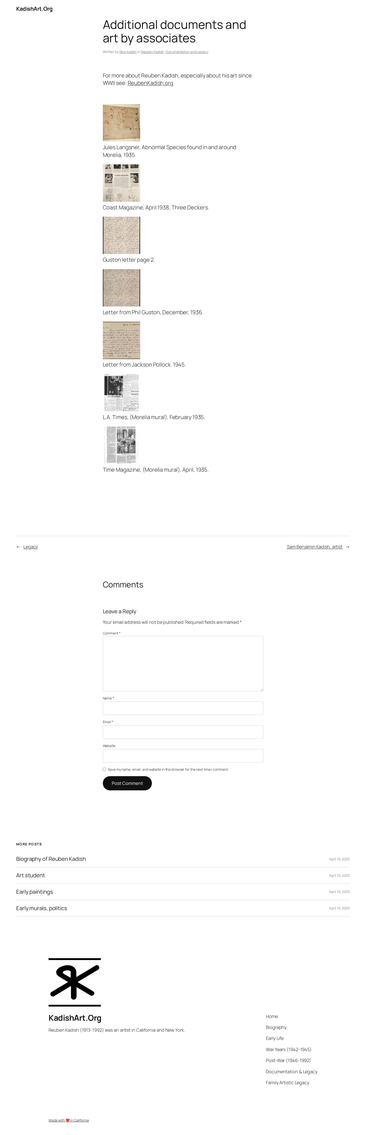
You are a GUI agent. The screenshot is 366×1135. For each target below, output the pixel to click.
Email (108, 721)
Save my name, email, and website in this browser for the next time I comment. (168, 769)
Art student (30, 875)
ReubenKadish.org (150, 83)
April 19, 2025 (339, 859)
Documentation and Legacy (187, 51)
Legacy (30, 547)
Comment (112, 633)
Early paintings (34, 892)
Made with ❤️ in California (69, 1120)
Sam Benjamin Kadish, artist (315, 547)
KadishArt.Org (34, 8)
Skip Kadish (128, 51)
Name (108, 698)
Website (109, 745)
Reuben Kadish (152, 51)
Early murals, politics (41, 908)
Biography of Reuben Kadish (51, 859)
